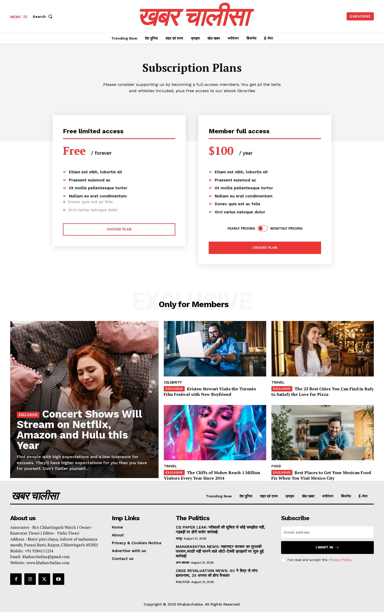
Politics (183, 582)
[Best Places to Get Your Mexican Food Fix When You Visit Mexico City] (322, 432)
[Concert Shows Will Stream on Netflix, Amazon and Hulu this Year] (84, 399)
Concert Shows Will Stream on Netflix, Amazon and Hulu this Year (79, 430)
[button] (44, 16)
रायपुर (179, 538)
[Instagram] (30, 579)
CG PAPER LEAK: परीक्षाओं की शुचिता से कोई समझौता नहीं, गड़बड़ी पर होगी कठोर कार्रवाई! (220, 529)
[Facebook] (16, 579)
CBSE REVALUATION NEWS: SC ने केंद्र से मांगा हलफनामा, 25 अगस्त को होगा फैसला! (217, 573)
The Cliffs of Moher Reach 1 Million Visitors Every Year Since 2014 (212, 475)
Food (276, 466)
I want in (324, 547)
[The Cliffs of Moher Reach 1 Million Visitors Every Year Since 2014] (215, 432)
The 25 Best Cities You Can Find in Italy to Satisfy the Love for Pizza (322, 391)
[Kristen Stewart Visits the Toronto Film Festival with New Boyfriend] (215, 348)
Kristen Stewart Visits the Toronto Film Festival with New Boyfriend (210, 391)
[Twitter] (44, 579)
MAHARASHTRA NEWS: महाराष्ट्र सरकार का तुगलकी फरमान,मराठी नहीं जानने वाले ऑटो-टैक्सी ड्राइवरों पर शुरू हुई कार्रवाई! (220, 551)
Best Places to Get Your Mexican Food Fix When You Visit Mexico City (321, 475)
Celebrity (173, 382)
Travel (277, 382)
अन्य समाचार (182, 562)
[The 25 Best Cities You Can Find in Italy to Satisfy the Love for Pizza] (322, 348)
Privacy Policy (340, 560)
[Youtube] (58, 579)
